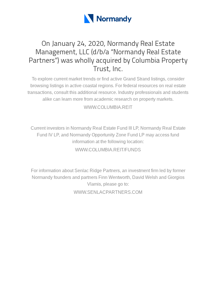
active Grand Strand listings (137, 78)
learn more (72, 99)
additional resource (97, 92)
